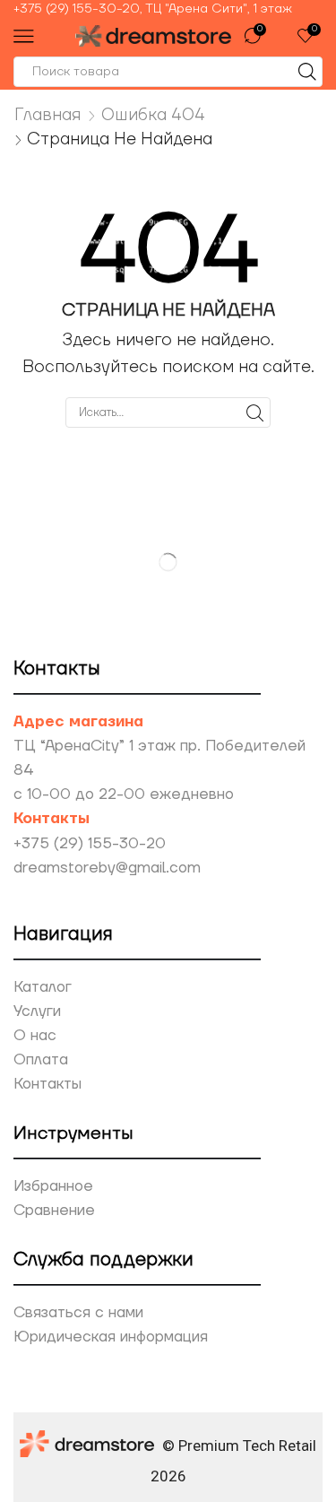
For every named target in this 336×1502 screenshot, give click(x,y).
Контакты (47, 1084)
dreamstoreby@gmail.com (107, 868)
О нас (34, 1036)
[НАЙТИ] (254, 412)
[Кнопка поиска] (307, 71)
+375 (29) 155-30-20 (89, 844)
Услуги (37, 1011)
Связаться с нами (78, 1313)
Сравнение (54, 1210)
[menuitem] (168, 9)
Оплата (40, 1060)
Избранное (53, 1186)
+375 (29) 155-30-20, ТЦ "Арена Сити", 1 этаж (152, 9)
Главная (48, 115)
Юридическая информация (110, 1337)
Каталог (42, 987)
